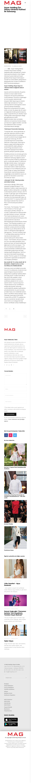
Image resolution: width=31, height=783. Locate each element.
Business (7, 709)
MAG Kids (7, 701)
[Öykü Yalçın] (15, 630)
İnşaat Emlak (8, 707)
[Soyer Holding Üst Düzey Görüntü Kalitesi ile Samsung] (15, 329)
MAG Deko (7, 705)
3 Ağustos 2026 (14, 608)
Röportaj (7, 66)
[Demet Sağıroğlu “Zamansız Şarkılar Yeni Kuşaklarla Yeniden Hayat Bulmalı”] (15, 600)
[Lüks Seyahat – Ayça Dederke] (15, 568)
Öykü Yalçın (8, 641)
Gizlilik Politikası (9, 689)
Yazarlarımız (8, 710)
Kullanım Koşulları (9, 695)
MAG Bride (7, 703)
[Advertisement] (15, 29)
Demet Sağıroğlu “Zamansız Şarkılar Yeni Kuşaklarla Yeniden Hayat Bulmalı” (15, 613)
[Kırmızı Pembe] (15, 511)
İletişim (6, 684)
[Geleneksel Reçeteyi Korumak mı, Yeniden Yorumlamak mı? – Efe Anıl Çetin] (15, 482)
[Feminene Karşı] (15, 537)
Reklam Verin (8, 693)
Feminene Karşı (9, 550)
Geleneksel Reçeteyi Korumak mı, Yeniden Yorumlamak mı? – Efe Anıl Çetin (14, 496)
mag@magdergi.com (11, 671)
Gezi (5, 581)
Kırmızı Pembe (8, 524)
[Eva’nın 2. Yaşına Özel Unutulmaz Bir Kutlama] (15, 454)
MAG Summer (8, 699)
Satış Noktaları (8, 685)
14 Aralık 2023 (17, 66)
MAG (9, 68)
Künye (6, 691)
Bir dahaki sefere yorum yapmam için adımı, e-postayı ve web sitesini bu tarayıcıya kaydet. (15, 409)
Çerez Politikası (9, 687)
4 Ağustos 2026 (17, 581)
